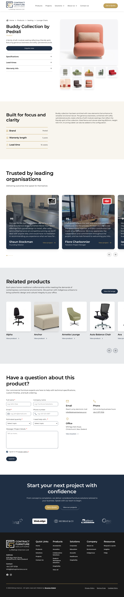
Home (38, 546)
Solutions (39, 553)
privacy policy (23, 452)
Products (38, 6)
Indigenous (91, 553)
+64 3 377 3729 (98, 412)
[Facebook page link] (7, 575)
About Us (90, 546)
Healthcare (74, 556)
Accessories (57, 546)
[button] (59, 6)
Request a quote (110, 546)
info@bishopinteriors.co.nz (76, 412)
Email (9, 410)
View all (55, 570)
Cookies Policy (113, 588)
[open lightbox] (89, 42)
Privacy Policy (89, 588)
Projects (48, 6)
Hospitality (56, 566)
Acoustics (56, 549)
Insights (106, 549)
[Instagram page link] (11, 575)
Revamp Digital (50, 588)
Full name (10, 400)
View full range (109, 291)
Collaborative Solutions (57, 554)
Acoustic (73, 553)
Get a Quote (110, 5)
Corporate (73, 546)
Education (73, 549)
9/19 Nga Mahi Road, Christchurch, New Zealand (17, 558)
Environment (91, 549)
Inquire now (29, 48)
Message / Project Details (16, 429)
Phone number (39, 410)
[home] (15, 6)
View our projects (70, 507)
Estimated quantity (14, 419)
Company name (39, 400)
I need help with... (40, 419)
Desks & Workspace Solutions (57, 560)
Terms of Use (101, 588)
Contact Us (84, 6)
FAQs (106, 553)
